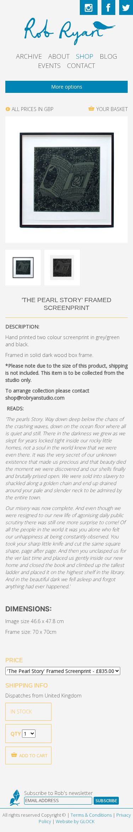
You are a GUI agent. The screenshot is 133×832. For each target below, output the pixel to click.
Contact (81, 65)
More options (66, 86)
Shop (84, 56)
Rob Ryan (66, 30)
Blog (108, 56)
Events (49, 65)
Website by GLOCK (75, 821)
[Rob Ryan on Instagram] (89, 7)
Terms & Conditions (91, 815)
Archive (29, 56)
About (59, 56)
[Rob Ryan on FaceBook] (108, 7)
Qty (16, 733)
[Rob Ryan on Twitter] (126, 7)
